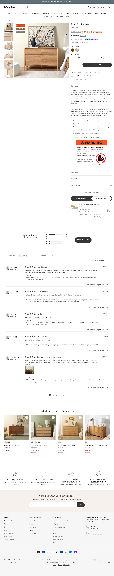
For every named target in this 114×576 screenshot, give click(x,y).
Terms (54, 530)
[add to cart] (108, 210)
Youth (67, 13)
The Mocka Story (9, 521)
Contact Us (31, 521)
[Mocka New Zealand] (10, 7)
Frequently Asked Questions (61, 521)
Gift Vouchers (8, 533)
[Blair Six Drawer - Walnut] (16, 427)
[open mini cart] (109, 7)
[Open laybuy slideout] (93, 39)
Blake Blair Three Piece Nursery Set (89, 204)
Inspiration (59, 16)
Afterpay (55, 533)
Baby (54, 13)
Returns (30, 530)
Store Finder (8, 536)
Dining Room (36, 13)
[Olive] (32, 442)
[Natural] (5, 442)
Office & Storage (100, 13)
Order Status (32, 527)
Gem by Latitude (58, 536)
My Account (32, 524)
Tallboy (102, 58)
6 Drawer (81, 58)
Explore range (75, 27)
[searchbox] (12, 255)
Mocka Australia (9, 539)
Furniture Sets (48, 16)
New (9, 13)
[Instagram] (99, 562)
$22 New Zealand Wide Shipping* (57, 2)
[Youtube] (109, 562)
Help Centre (32, 533)
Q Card (55, 542)
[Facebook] (104, 562)
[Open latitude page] (89, 42)
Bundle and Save (101, 198)
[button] (65, 48)
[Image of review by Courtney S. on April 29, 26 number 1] (29, 370)
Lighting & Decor (86, 13)
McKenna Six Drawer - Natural (67, 445)
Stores (68, 16)
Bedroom (46, 13)
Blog (5, 527)
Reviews (6, 524)
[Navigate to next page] (67, 395)
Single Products (81, 198)
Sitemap (6, 530)
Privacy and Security (59, 527)
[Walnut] (72, 50)
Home (5, 20)
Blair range (96, 130)
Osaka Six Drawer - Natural (39, 445)
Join (80, 505)
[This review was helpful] (103, 285)
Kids (60, 13)
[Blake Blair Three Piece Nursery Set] (74, 207)
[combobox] (30, 255)
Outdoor (75, 13)
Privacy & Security (63, 565)
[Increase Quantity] (79, 65)
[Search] (26, 7)
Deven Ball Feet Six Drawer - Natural (96, 445)
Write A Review (83, 240)
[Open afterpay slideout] (88, 39)
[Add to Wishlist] (26, 417)
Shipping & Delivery (59, 524)
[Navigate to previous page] (47, 395)
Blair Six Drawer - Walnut (11, 445)
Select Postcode (89, 76)
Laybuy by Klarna (58, 539)
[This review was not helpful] (106, 285)
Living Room (24, 13)
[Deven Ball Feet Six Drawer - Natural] (97, 427)
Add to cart (97, 64)
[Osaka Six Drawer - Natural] (43, 427)
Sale (16, 13)
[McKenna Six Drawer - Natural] (70, 427)
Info (86, 79)
